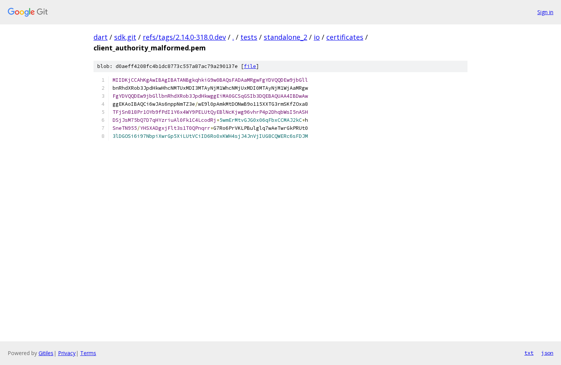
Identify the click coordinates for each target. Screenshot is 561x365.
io (317, 37)
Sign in (545, 12)
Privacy (67, 353)
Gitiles (46, 353)
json (547, 352)
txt (529, 352)
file (250, 66)
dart (101, 37)
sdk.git (125, 37)
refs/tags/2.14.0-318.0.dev (184, 37)
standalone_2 (285, 37)
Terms (88, 353)
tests (248, 37)
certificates (344, 37)
